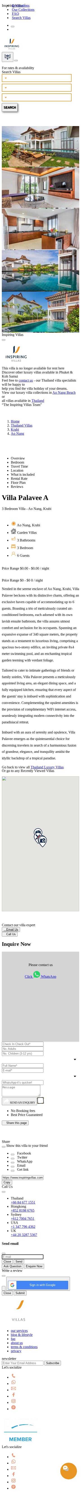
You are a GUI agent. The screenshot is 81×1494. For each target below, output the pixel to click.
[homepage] (19, 1323)
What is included (23, 474)
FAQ (15, 14)
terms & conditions (24, 1347)
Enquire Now (34, 1266)
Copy (7, 1182)
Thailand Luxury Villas (47, 767)
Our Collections (23, 9)
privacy (16, 1351)
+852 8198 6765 (22, 1210)
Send (19, 1261)
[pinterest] (13, 1409)
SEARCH (10, 107)
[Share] (12, 1154)
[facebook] (13, 1396)
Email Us (11, 929)
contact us (26, 380)
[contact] (16, 59)
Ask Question (12, 1266)
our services (19, 1331)
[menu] (12, 26)
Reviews (17, 487)
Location (17, 470)
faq (13, 1339)
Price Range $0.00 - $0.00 (25, 568)
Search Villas (21, 18)
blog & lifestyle (22, 1335)
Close (7, 1261)
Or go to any (28, 771)
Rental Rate (19, 478)
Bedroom (17, 462)
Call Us (10, 934)
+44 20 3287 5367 (24, 1235)
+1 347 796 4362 (23, 1227)
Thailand (38, 401)
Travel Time (19, 466)
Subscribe (52, 1363)
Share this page (15, 1123)
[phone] (13, 1377)
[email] (13, 1390)
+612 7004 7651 (22, 1218)
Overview (18, 458)
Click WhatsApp (40, 976)
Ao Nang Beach (64, 392)
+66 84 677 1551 (23, 1202)
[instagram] (13, 1402)
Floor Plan (18, 482)
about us (17, 1343)
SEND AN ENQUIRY (22, 1102)
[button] (42, 841)
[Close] (3, 340)
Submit (20, 1293)
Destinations (20, 5)
